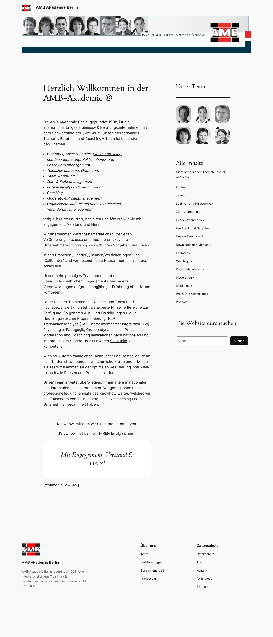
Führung (67, 176)
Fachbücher (103, 356)
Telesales (55, 170)
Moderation (56, 198)
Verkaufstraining (107, 154)
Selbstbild (118, 341)
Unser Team (190, 86)
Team (51, 176)
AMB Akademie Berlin (57, 7)
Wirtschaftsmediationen (93, 234)
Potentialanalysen (62, 187)
